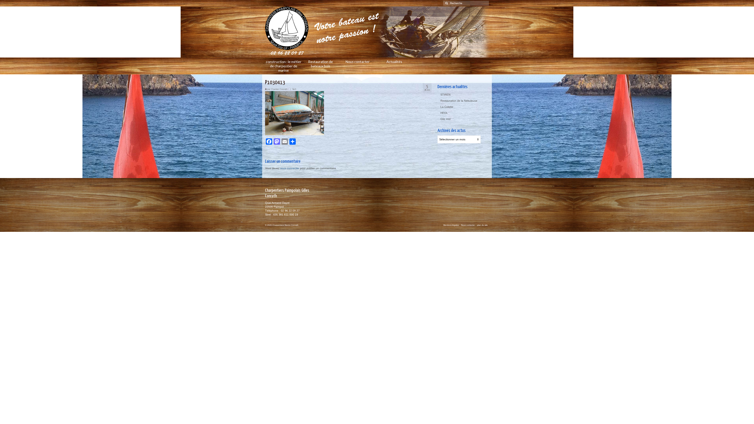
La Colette (446, 106)
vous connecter (289, 168)
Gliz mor (445, 119)
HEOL (444, 112)
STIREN (445, 94)
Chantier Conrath (279, 89)
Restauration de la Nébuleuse (458, 100)
